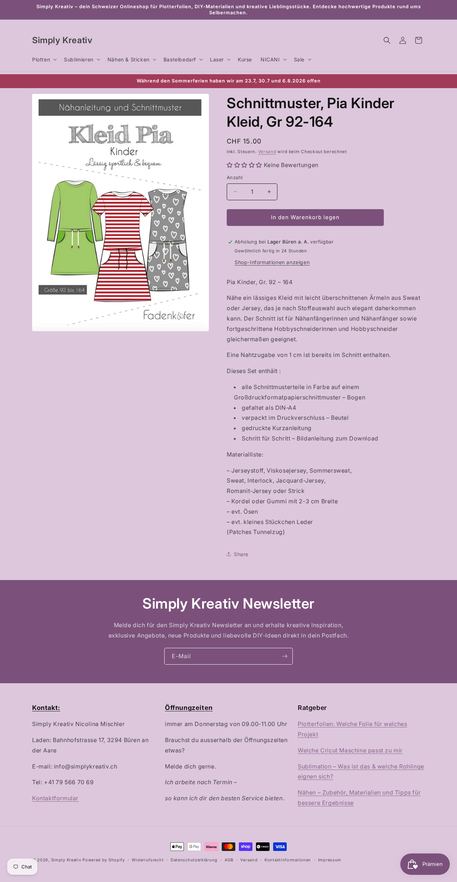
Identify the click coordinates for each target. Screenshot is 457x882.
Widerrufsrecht (148, 859)
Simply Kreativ (66, 859)
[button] (44, 59)
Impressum (329, 859)
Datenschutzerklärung (194, 859)
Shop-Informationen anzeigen (272, 262)
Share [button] (241, 554)
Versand (267, 151)
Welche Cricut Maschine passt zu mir (350, 750)
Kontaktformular (55, 798)
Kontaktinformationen (288, 859)
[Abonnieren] (284, 656)
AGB (229, 859)
